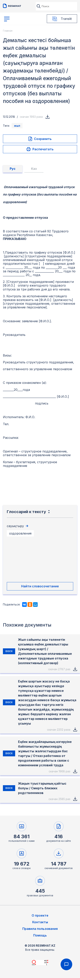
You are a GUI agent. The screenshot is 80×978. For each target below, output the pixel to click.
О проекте (40, 915)
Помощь (40, 935)
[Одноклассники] (30, 604)
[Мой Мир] (35, 604)
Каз (34, 169)
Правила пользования (40, 929)
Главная (7, 30)
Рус (13, 169)
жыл (17, 125)
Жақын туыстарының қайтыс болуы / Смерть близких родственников (42, 788)
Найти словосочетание (40, 586)
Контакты (40, 922)
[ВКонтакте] (24, 604)
